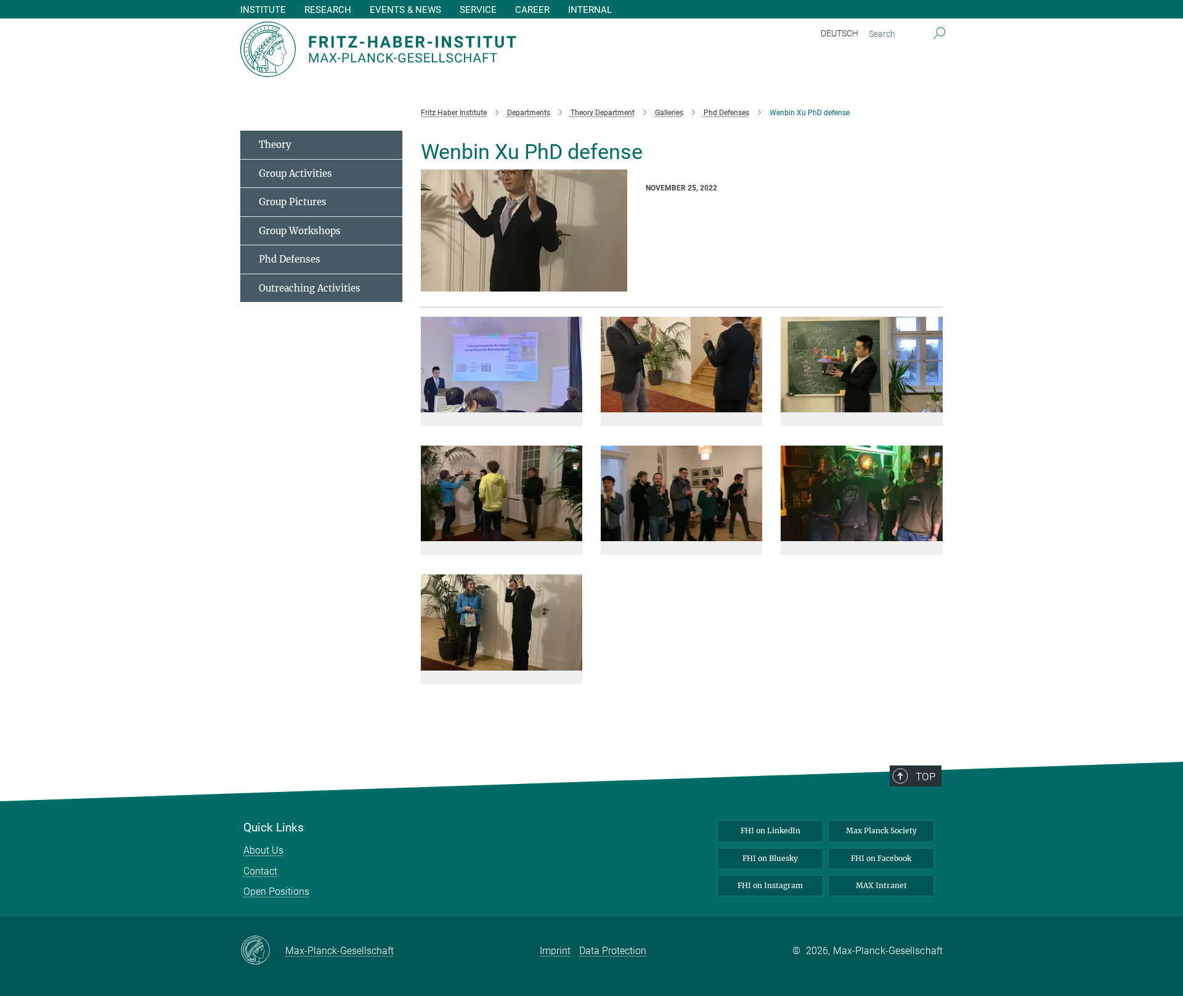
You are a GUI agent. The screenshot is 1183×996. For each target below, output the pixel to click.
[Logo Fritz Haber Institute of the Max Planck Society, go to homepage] (471, 49)
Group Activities (295, 173)
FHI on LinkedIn (770, 830)
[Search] (939, 34)
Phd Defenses (289, 259)
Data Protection (612, 951)
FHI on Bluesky (770, 858)
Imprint (555, 951)
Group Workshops (300, 231)
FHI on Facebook (881, 858)
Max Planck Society (881, 830)
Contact (260, 871)
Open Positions (276, 891)
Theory (275, 144)
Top (925, 776)
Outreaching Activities (309, 288)
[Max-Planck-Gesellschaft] (262, 951)
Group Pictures (293, 202)
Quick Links (273, 828)
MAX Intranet (881, 885)
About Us (263, 850)
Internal (590, 10)
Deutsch (839, 33)
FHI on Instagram (770, 885)
